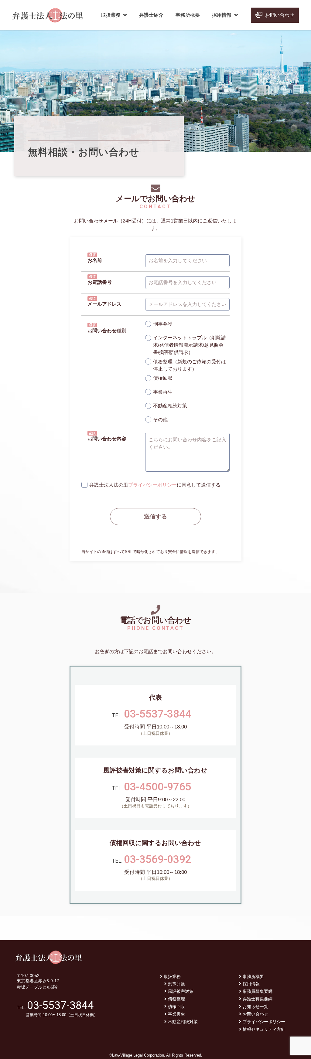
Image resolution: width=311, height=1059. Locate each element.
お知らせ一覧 (255, 1006)
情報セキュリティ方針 (264, 1029)
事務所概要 (253, 976)
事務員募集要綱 (257, 991)
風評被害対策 (180, 991)
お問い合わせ (255, 1014)
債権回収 (176, 1006)
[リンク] (47, 15)
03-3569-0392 (157, 859)
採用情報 (251, 983)
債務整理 (176, 998)
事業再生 (176, 1014)
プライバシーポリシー (152, 484)
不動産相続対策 (183, 1021)
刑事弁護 (176, 983)
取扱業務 (172, 976)
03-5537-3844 (157, 714)
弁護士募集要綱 (257, 998)
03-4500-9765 (157, 787)
